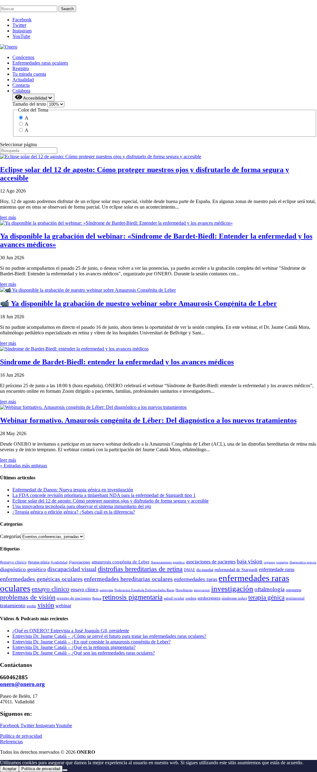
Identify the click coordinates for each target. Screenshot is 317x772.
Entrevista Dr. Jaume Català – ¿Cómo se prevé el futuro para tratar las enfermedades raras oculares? (109, 636)
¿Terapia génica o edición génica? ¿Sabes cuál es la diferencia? (73, 512)
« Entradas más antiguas (23, 465)
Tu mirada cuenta (29, 74)
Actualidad (23, 79)
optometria (293, 590)
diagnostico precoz (302, 562)
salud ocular (174, 598)
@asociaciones (79, 562)
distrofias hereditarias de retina (140, 569)
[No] (65, 770)
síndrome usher (234, 598)
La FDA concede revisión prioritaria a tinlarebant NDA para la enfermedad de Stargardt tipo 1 (104, 495)
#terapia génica (39, 562)
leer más (8, 217)
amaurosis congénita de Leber (121, 561)
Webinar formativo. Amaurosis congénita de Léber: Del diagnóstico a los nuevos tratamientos (148, 420)
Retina (96, 598)
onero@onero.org (22, 684)
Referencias (11, 741)
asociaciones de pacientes (211, 561)
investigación (232, 588)
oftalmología (269, 589)
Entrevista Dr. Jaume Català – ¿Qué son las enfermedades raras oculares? (83, 652)
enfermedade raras (276, 569)
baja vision (250, 561)
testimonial (295, 598)
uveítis (31, 606)
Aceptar (9, 768)
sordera (190, 598)
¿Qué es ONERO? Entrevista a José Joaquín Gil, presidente (70, 630)
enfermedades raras (195, 579)
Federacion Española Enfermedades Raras (144, 590)
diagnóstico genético (23, 569)
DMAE (189, 570)
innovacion (202, 590)
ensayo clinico (50, 589)
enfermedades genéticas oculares (41, 578)
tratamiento (12, 605)
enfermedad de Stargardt (236, 569)
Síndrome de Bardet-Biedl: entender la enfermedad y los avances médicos (117, 362)
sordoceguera (209, 598)
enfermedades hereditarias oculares (128, 578)
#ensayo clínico (13, 562)
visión (45, 605)
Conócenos (23, 57)
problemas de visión (27, 597)
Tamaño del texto (29, 104)
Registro (20, 68)
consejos (282, 562)
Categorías (10, 536)
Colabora (21, 90)
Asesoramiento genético (168, 562)
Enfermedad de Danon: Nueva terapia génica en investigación (72, 489)
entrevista (106, 590)
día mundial (204, 570)
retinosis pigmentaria (132, 597)
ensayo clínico (84, 589)
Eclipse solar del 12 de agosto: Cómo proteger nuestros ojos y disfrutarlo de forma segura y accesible (110, 500)
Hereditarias (184, 590)
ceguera (269, 562)
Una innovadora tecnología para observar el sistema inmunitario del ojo (81, 506)
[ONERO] (8, 46)
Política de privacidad (21, 736)
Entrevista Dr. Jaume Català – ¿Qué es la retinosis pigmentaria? (74, 647)
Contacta (21, 85)
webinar (63, 605)
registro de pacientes (74, 598)
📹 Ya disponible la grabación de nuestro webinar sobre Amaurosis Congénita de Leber (138, 303)
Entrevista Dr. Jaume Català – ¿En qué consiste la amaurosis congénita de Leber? (91, 641)
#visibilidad (59, 562)
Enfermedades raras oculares (40, 63)
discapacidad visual (72, 569)
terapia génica (266, 597)
